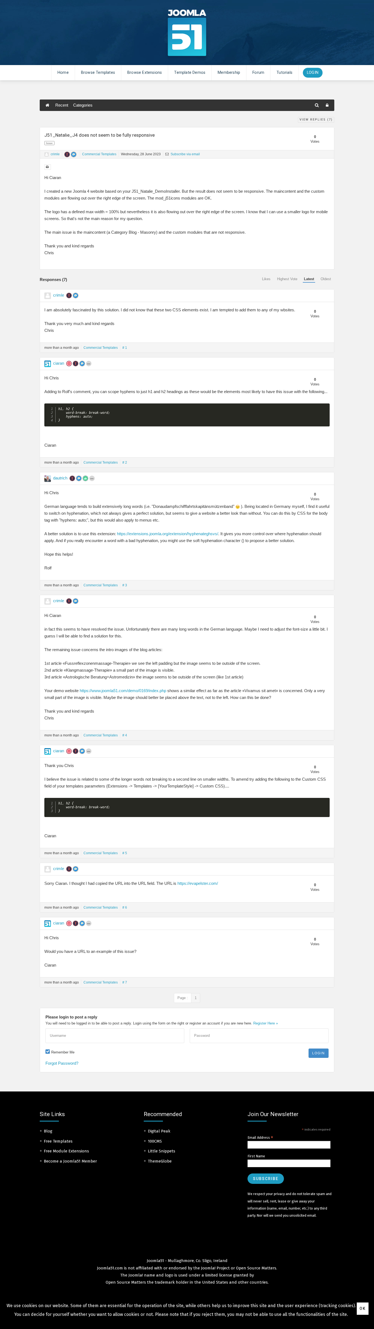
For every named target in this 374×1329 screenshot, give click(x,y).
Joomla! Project (215, 1268)
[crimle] (46, 154)
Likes (266, 279)
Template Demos (189, 72)
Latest (309, 279)
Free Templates (58, 1141)
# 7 (124, 982)
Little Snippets (161, 1151)
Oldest (326, 279)
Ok (362, 1308)
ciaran (58, 363)
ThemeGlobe (160, 1161)
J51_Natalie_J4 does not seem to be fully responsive (99, 135)
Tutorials (284, 72)
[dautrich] (47, 478)
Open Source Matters (256, 1268)
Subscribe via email (185, 154)
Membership (229, 72)
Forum (258, 72)
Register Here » (265, 1023)
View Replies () (316, 119)
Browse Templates (98, 72)
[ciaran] (47, 364)
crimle (55, 154)
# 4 (124, 735)
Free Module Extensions (66, 1151)
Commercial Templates (99, 154)
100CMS (155, 1141)
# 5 (124, 853)
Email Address (260, 1137)
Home (63, 72)
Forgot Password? (61, 1063)
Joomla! (135, 1275)
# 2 (124, 462)
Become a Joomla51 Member (70, 1161)
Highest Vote (287, 279)
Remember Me (62, 1052)
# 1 (124, 348)
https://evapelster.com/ (197, 883)
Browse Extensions (144, 72)
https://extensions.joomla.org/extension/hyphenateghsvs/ (167, 533)
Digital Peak (159, 1131)
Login (312, 72)
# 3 (124, 585)
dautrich (60, 478)
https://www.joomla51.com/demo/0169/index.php (123, 690)
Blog (48, 1131)
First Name (256, 1156)
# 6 (124, 907)
